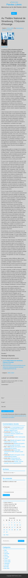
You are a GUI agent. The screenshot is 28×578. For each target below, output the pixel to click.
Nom (2, 398)
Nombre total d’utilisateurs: (10, 510)
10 (14, 525)
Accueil (6, 552)
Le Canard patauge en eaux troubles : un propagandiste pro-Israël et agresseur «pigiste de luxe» (14, 429)
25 (17, 529)
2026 (9, 372)
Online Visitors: (8, 502)
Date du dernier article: (9, 512)
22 (9, 529)
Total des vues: (8, 505)
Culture (12, 372)
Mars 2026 (6, 568)
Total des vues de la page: (10, 507)
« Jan (4, 534)
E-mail (3, 402)
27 (4, 532)
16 (12, 527)
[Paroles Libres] (14, 2)
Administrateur (19, 28)
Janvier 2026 (7, 561)
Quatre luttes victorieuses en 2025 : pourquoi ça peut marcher (13, 451)
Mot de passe (6, 486)
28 (6, 532)
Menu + (14, 13)
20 (4, 529)
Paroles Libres (14, 4)
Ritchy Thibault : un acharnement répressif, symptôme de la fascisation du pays (13, 433)
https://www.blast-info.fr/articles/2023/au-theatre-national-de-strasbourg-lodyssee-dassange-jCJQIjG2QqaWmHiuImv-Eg (14, 367)
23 (12, 529)
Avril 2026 (6, 556)
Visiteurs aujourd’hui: (9, 504)
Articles (6, 555)
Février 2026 (7, 560)
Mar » (7, 534)
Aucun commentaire (7, 29)
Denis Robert (4, 46)
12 (20, 525)
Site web (3, 406)
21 (6, 529)
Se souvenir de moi (9, 492)
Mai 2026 (6, 566)
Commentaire (5, 384)
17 (14, 527)
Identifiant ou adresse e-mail (9, 481)
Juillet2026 (6, 563)
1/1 (13, 362)
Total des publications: (9, 509)
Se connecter (6, 495)
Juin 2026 (6, 565)
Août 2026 (6, 553)
